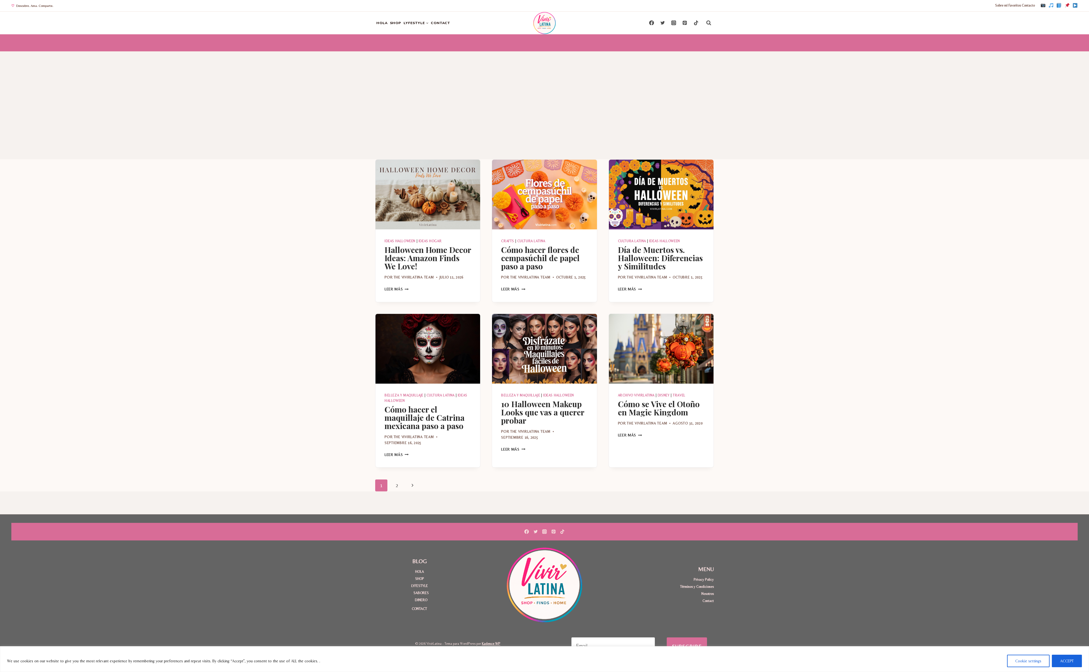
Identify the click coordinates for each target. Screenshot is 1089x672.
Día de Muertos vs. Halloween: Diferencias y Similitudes (660, 257)
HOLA (382, 22)
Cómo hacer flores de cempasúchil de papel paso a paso (540, 257)
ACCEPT (1067, 661)
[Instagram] (1043, 5)
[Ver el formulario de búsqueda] (709, 23)
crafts (507, 241)
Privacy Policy (704, 579)
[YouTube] (1075, 5)
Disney (664, 395)
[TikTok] (1051, 5)
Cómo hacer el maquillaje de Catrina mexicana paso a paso (425, 417)
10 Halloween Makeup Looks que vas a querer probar (542, 412)
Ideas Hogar (430, 241)
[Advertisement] (544, 94)
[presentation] (427, 194)
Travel (679, 395)
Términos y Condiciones (697, 586)
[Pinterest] (1067, 5)
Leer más (397, 289)
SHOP (396, 22)
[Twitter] (663, 23)
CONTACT (440, 22)
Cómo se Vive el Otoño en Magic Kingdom (659, 408)
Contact (708, 601)
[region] (544, 659)
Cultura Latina (531, 241)
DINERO (421, 600)
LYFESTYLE (419, 586)
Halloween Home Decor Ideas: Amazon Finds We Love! (428, 257)
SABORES (421, 593)
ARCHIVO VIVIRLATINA (636, 395)
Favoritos (1014, 5)
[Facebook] (1058, 5)
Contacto (1028, 5)
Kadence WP (491, 643)
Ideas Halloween (400, 241)
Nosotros (707, 593)
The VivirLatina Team (414, 277)
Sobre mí (1001, 5)
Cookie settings (1028, 661)
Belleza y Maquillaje (404, 395)
